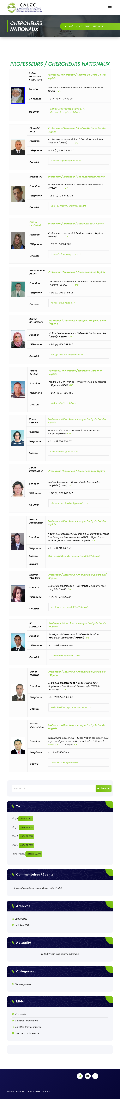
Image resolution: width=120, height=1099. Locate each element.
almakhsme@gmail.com (65, 655)
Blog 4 (15, 844)
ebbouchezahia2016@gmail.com (70, 503)
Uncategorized (23, 984)
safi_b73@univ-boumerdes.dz (68, 205)
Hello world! (18, 853)
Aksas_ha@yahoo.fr (63, 302)
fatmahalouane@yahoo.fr (66, 254)
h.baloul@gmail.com (63, 402)
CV (59, 90)
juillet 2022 (21, 918)
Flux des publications (26, 1020)
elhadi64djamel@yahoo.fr (66, 160)
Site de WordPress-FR (27, 1033)
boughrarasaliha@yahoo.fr (67, 354)
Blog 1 (15, 818)
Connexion (21, 1014)
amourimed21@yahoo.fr (86, 556)
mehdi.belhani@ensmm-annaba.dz (71, 707)
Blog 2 (15, 827)
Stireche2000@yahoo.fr (64, 451)
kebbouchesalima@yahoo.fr (67, 108)
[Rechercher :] (60, 788)
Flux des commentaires (28, 1026)
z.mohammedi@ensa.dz (64, 762)
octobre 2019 (22, 925)
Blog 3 (15, 836)
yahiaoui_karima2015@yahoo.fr (70, 607)
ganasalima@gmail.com (65, 111)
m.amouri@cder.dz (59, 556)
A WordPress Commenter (28, 888)
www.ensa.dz (55, 744)
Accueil (69, 26)
